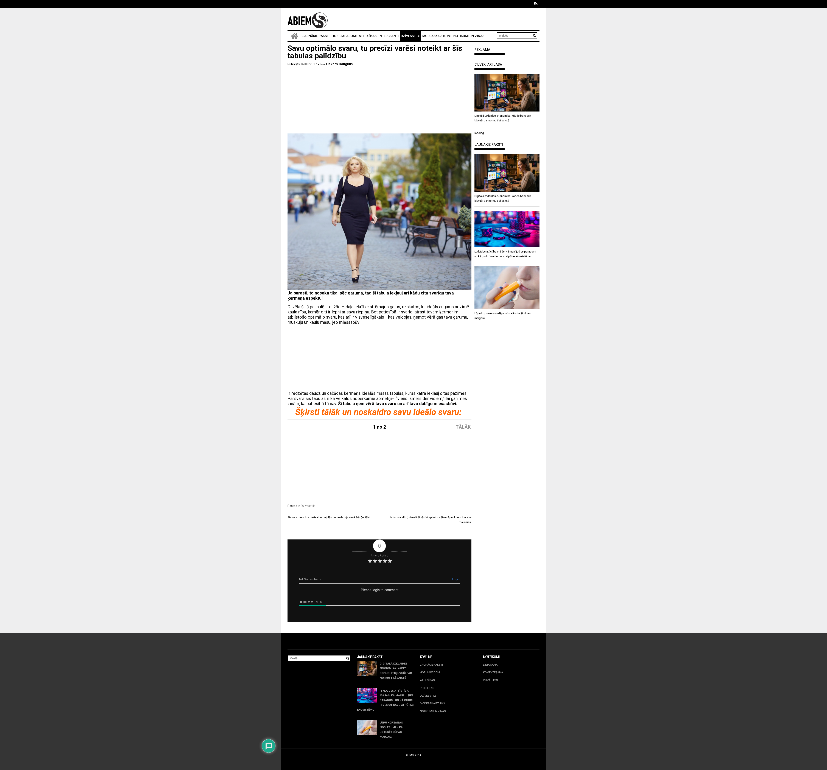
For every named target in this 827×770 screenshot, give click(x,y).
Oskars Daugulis (339, 64)
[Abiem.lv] (294, 36)
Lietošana (490, 664)
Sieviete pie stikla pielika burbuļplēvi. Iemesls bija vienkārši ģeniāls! (329, 517)
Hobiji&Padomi (344, 36)
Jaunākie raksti (316, 36)
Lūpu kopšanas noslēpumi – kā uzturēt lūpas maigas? (391, 729)
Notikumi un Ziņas (468, 36)
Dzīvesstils (410, 36)
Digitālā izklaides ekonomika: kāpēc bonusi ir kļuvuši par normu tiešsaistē (396, 670)
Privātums (490, 680)
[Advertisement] (379, 101)
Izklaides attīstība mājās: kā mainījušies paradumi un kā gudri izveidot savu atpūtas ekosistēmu (385, 700)
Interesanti (389, 36)
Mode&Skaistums (436, 36)
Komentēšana (493, 672)
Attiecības (367, 36)
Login (456, 579)
